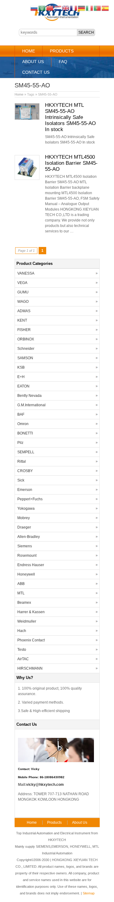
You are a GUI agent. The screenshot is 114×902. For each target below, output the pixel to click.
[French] (74, 8)
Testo (21, 649)
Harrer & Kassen (31, 612)
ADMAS (23, 311)
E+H (21, 377)
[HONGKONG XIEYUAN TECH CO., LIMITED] (57, 20)
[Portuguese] (98, 8)
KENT (22, 320)
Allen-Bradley (28, 537)
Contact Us (36, 72)
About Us (33, 61)
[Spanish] (105, 8)
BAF (20, 414)
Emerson (24, 490)
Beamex (24, 602)
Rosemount (26, 555)
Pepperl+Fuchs (30, 499)
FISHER (24, 330)
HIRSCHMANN (30, 668)
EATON (23, 386)
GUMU (23, 292)
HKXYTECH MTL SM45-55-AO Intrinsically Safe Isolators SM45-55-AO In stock (70, 117)
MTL (21, 593)
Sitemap (89, 893)
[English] (66, 8)
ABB (21, 584)
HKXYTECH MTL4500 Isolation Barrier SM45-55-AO (71, 163)
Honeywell (26, 574)
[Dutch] (58, 8)
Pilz (20, 443)
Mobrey (23, 518)
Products (62, 51)
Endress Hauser (30, 565)
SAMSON (25, 358)
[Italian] (90, 8)
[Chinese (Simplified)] (50, 8)
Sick (20, 480)
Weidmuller (26, 621)
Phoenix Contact (31, 640)
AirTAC (23, 659)
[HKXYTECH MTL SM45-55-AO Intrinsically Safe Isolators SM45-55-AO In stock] (27, 119)
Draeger (24, 527)
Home (28, 51)
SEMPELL (25, 452)
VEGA (22, 283)
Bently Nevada (29, 396)
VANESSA (25, 273)
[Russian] (34, 8)
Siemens (24, 546)
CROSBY (25, 471)
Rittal (21, 461)
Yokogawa (26, 508)
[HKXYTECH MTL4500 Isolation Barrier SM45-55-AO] (27, 179)
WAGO (23, 301)
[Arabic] (42, 8)
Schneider (25, 348)
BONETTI (25, 433)
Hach (21, 631)
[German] (82, 8)
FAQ (63, 61)
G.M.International (31, 405)
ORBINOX (25, 339)
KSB (21, 367)
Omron (23, 424)
